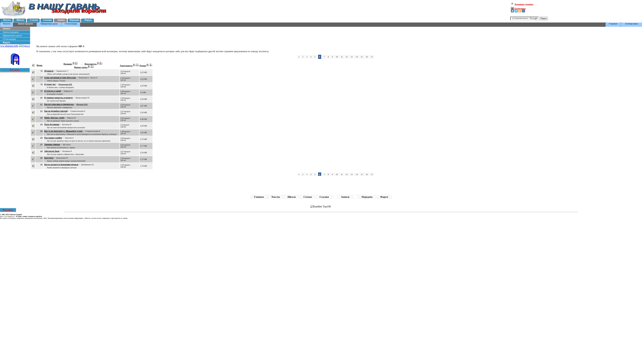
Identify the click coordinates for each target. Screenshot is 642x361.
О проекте (613, 24)
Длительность (126, 66)
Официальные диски (49, 24)
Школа (20, 20)
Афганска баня (51, 151)
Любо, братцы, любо (54, 118)
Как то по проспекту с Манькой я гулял (63, 131)
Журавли (48, 71)
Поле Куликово (51, 124)
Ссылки (47, 20)
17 (372, 57)
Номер (39, 65)
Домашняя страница (523, 4)
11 (342, 57)
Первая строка (80, 67)
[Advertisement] (91, 34)
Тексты (7, 20)
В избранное (520, 8)
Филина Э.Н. (82, 104)
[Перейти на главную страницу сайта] (14, 17)
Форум (88, 20)
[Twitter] (516, 10)
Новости (6, 24)
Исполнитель (91, 64)
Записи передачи (25, 24)
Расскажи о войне (53, 138)
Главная (259, 197)
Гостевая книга (631, 24)
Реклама (15, 70)
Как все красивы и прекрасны (59, 104)
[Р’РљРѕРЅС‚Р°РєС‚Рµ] (512, 10)
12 (347, 57)
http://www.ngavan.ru (7, 216)
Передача (74, 20)
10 (337, 57)
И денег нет (50, 84)
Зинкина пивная (52, 144)
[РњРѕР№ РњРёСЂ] (523, 10)
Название (68, 64)
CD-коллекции (71, 24)
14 (357, 57)
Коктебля (49, 158)
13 (352, 57)
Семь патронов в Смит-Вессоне (60, 78)
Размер (143, 66)
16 (367, 57)
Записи (61, 20)
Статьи (34, 20)
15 (362, 57)
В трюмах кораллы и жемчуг (58, 98)
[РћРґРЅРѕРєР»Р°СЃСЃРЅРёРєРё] (519, 10)
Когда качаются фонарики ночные (61, 164)
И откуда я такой (52, 91)
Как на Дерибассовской (56, 111)
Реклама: (8, 210)
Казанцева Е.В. (65, 84)
